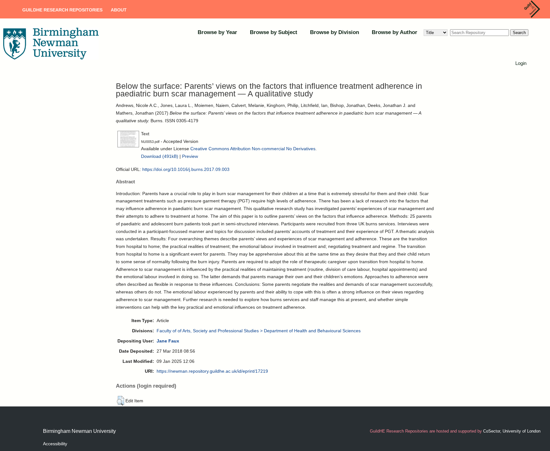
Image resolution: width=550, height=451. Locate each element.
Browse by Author (394, 32)
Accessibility (55, 443)
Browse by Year (217, 32)
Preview (190, 156)
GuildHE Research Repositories (62, 9)
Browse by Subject (273, 32)
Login (520, 63)
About (119, 9)
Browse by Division (334, 32)
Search (519, 32)
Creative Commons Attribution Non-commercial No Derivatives (252, 148)
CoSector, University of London (511, 431)
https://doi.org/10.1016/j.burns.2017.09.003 (185, 169)
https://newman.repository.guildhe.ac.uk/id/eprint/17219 (212, 371)
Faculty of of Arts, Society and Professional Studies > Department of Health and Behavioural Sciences (259, 330)
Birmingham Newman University (79, 431)
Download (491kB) (159, 156)
